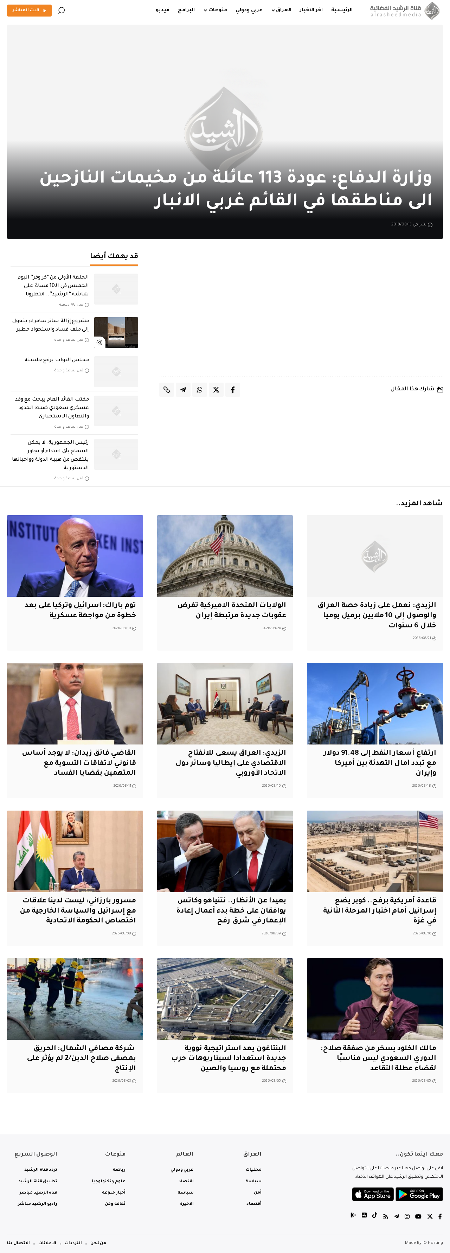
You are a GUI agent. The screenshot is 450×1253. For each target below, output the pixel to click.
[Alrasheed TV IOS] (364, 1217)
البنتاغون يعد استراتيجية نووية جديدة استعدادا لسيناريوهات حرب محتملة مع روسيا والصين (228, 1059)
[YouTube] (418, 1217)
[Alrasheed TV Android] (353, 1217)
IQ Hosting (433, 1243)
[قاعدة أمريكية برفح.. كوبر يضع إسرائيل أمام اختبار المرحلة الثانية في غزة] (375, 851)
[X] (430, 1217)
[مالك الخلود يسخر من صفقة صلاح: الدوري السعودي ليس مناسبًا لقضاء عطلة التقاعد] (375, 999)
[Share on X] (216, 390)
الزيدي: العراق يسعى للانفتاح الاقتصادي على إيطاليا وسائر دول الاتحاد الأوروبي (230, 764)
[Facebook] (440, 1217)
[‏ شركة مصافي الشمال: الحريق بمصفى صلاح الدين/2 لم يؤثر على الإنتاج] (75, 999)
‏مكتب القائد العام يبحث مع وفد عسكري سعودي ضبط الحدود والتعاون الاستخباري (52, 408)
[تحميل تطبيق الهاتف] (397, 1195)
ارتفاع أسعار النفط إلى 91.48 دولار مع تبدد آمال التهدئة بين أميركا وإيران (379, 764)
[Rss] (386, 1217)
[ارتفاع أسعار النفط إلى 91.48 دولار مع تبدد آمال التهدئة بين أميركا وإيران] (375, 703)
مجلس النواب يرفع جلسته (57, 360)
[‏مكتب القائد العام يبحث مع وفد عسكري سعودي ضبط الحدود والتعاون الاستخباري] (116, 411)
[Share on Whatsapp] (199, 390)
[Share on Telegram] (183, 390)
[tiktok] (374, 1217)
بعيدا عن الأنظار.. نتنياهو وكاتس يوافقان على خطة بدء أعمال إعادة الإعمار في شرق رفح (231, 911)
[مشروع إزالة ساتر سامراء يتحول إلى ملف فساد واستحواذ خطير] (116, 332)
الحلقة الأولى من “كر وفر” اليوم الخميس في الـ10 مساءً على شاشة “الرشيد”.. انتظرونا (53, 286)
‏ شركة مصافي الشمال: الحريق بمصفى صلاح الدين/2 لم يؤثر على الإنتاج (81, 1059)
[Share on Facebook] (232, 390)
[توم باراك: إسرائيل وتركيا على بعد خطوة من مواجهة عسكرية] (75, 556)
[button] (61, 11)
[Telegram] (396, 1217)
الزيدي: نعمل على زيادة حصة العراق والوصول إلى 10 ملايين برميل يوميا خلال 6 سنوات (376, 616)
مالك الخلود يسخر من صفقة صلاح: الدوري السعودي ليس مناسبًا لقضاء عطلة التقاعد (378, 1059)
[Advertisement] (301, 315)
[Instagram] (407, 1217)
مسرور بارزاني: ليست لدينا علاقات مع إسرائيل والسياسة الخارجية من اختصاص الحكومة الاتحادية (78, 911)
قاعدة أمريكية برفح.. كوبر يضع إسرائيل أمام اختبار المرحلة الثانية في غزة (379, 911)
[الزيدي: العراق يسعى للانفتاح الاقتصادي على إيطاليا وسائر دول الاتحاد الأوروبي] (225, 703)
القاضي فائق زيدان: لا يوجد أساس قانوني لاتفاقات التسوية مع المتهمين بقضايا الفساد (79, 764)
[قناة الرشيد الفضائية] (403, 10)
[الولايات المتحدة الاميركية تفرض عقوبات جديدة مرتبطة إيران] (225, 556)
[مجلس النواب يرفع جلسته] (116, 371)
